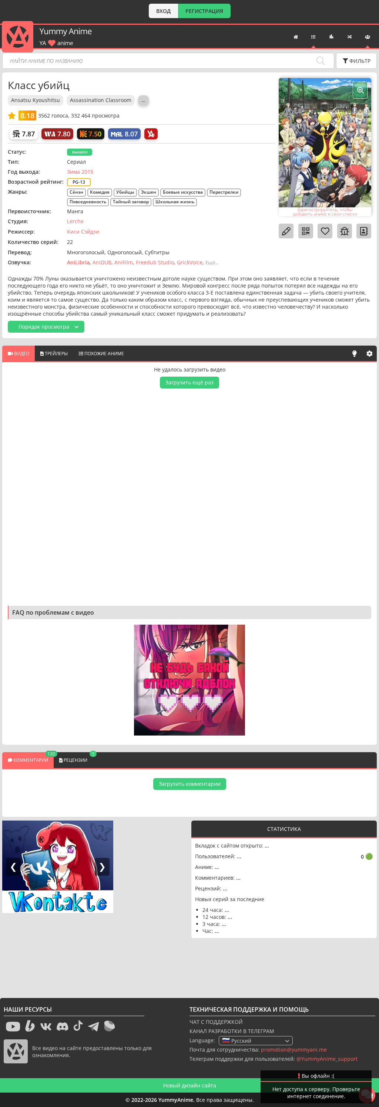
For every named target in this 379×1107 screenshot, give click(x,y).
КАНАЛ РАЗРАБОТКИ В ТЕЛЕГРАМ (232, 1031)
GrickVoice (189, 262)
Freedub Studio (155, 262)
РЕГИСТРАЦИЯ (204, 10)
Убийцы (125, 192)
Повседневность (88, 201)
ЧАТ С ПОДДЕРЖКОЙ (216, 1021)
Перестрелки (223, 192)
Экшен (148, 192)
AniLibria (78, 262)
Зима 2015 (80, 171)
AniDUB (102, 262)
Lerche (75, 221)
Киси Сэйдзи (83, 231)
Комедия (100, 192)
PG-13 (79, 182)
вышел (79, 152)
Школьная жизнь (174, 201)
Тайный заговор (131, 201)
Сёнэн (76, 192)
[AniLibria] (151, 133)
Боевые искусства (183, 192)
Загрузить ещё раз (189, 382)
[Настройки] (369, 353)
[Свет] (354, 353)
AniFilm (123, 262)
